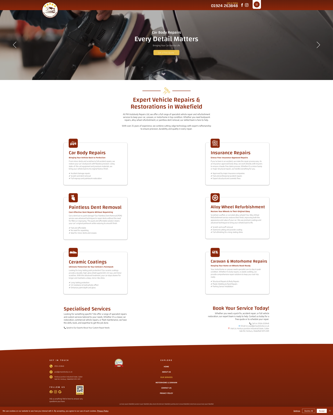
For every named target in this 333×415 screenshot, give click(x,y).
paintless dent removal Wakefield (180, 404)
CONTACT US (166, 388)
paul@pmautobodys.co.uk (258, 326)
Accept (322, 411)
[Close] (329, 411)
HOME (166, 366)
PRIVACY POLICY (166, 393)
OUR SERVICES (166, 377)
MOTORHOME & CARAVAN (166, 382)
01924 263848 (263, 323)
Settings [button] (296, 411)
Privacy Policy (102, 411)
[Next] (318, 45)
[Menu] (257, 4)
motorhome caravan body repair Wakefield (202, 404)
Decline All (308, 411)
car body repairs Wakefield (126, 404)
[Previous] (14, 45)
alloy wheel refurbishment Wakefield (160, 404)
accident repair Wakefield (142, 404)
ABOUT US (166, 372)
